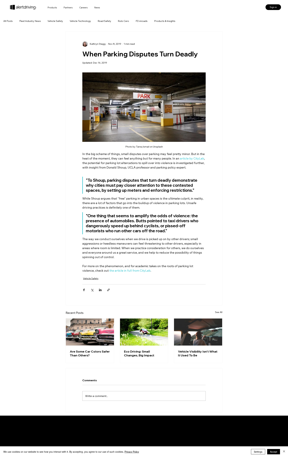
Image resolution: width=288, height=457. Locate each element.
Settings (258, 451)
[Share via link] (108, 289)
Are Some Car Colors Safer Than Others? (90, 353)
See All (218, 312)
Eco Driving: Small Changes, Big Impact (139, 353)
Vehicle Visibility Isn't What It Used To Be (197, 353)
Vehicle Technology (80, 21)
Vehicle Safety (55, 21)
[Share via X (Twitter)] (92, 289)
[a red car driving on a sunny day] (144, 332)
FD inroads (142, 21)
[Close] (284, 451)
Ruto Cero (123, 21)
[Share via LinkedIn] (100, 289)
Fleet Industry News (30, 21)
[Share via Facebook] (84, 289)
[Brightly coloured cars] (90, 332)
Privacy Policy (131, 451)
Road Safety (104, 21)
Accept (273, 451)
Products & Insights (164, 21)
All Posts (8, 21)
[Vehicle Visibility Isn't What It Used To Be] (198, 332)
